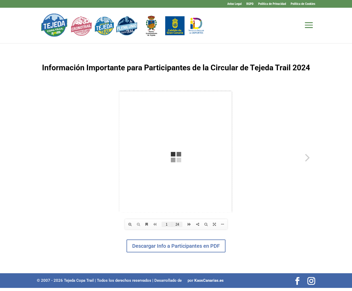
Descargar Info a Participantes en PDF (176, 246)
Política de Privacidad (272, 4)
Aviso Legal (234, 4)
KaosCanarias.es (209, 280)
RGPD (250, 4)
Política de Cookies (303, 4)
